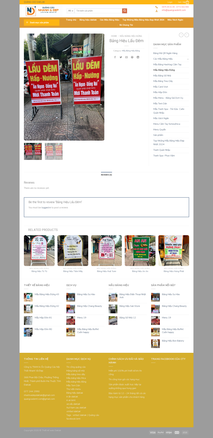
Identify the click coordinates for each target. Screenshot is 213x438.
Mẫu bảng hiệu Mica (76, 378)
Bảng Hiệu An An (140, 271)
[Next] (99, 87)
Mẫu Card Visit (160, 86)
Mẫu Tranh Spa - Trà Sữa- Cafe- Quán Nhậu (169, 110)
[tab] (106, 175)
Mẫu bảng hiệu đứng (76, 381)
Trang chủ (71, 20)
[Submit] (124, 10)
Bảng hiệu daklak (88, 20)
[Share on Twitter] (120, 57)
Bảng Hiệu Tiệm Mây (73, 271)
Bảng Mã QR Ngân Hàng (165, 53)
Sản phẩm (158, 135)
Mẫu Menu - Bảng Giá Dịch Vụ (168, 98)
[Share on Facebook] (115, 57)
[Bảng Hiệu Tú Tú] (39, 250)
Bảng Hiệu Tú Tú (39, 271)
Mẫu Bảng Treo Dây (163, 81)
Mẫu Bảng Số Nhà (162, 75)
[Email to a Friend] (126, 57)
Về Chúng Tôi (126, 25)
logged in (46, 207)
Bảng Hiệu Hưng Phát (174, 271)
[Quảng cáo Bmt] (43, 10)
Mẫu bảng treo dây (75, 374)
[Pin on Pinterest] (132, 57)
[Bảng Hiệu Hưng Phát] (173, 250)
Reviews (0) (106, 175)
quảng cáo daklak (34, 2)
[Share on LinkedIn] (138, 57)
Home (114, 36)
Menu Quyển (159, 129)
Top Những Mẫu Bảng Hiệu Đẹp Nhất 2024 (143, 20)
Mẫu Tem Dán (160, 103)
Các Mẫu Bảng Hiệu (109, 20)
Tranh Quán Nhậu (161, 150)
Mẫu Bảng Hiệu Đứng (131, 36)
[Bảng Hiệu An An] (140, 250)
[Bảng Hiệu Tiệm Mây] (73, 250)
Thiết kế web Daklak (51, 430)
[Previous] (29, 87)
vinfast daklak (80, 415)
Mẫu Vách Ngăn (161, 118)
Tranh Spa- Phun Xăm (164, 155)
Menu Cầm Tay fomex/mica (166, 124)
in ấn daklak (72, 396)
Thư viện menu (73, 389)
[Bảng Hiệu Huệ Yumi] (106, 250)
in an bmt (70, 400)
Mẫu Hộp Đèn (160, 92)
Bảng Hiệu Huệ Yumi (106, 271)
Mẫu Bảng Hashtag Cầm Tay (167, 64)
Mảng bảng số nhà (75, 370)
